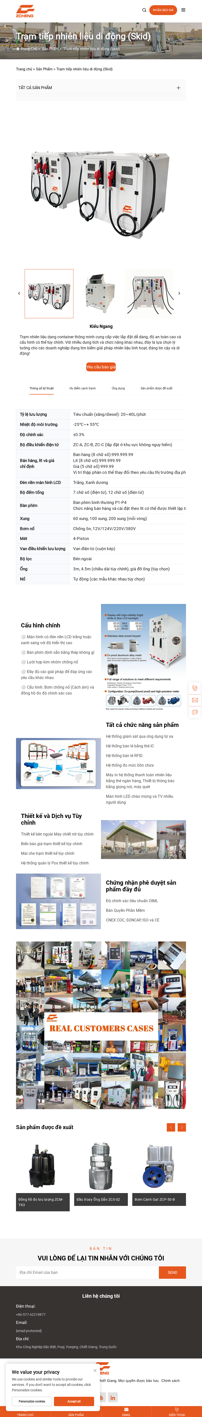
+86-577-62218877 (31, 1315)
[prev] (19, 293)
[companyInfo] (99, 11)
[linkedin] (113, 1397)
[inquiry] (195, 712)
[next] (179, 293)
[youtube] (101, 1397)
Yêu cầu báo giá (101, 366)
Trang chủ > (25, 69)
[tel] (195, 688)
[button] (171, 1127)
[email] (195, 700)
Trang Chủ (29, 49)
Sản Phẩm (50, 49)
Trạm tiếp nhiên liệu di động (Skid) (92, 49)
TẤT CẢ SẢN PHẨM (35, 87)
